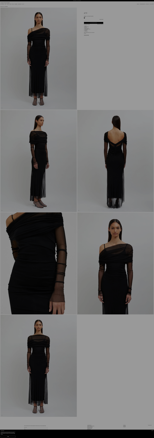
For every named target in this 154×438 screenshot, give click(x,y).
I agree (8, 436)
